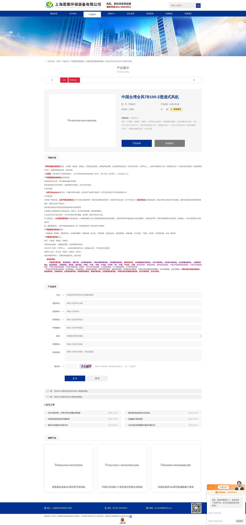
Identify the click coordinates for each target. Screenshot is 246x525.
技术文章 (130, 14)
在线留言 (169, 14)
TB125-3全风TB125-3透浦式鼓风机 (68, 397)
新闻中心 (111, 14)
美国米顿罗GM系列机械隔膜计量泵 (176, 487)
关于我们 (73, 14)
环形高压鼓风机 (77, 61)
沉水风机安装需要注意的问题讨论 (141, 425)
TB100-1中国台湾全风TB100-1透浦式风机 (71, 391)
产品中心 (65, 61)
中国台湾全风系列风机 (95, 61)
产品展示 (92, 14)
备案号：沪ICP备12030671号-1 (86, 516)
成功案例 (149, 14)
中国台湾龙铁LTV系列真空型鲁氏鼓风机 (122, 487)
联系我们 (188, 14)
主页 (58, 61)
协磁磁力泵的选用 (135, 419)
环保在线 (108, 516)
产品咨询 (137, 143)
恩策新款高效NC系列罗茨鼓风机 (68, 487)
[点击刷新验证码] (85, 366)
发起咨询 (240, 521)
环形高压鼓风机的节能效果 (59, 419)
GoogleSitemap (123, 516)
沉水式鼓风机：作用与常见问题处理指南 (64, 413)
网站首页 (53, 14)
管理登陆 (115, 516)
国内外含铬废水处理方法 (58, 425)
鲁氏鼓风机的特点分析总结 (139, 413)
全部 (64, 80)
